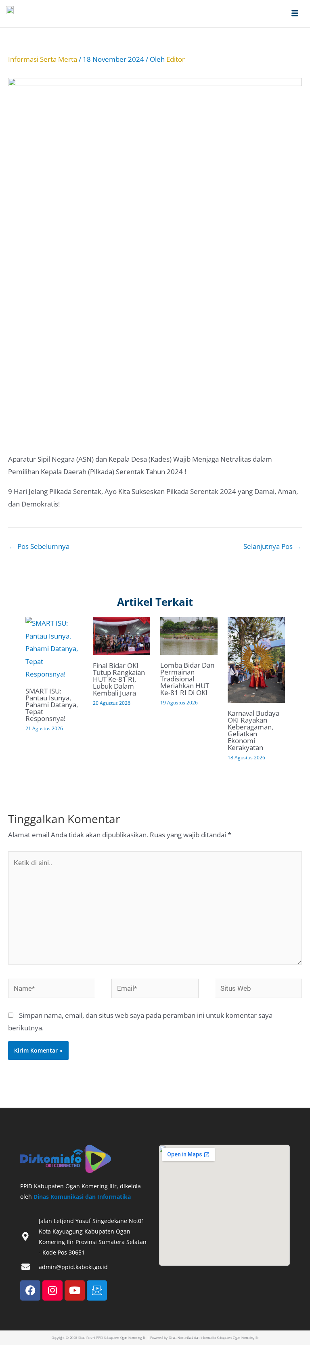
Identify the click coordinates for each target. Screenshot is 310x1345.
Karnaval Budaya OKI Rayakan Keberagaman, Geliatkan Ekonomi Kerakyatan (253, 730)
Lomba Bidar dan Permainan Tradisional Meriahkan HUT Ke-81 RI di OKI (187, 678)
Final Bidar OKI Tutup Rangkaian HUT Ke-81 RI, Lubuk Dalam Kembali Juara (119, 679)
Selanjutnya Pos (272, 546)
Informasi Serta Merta (42, 59)
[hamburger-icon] (295, 13)
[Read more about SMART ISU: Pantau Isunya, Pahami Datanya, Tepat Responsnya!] (54, 648)
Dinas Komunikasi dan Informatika (82, 1196)
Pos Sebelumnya (39, 546)
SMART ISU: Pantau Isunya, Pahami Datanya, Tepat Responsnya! (51, 704)
